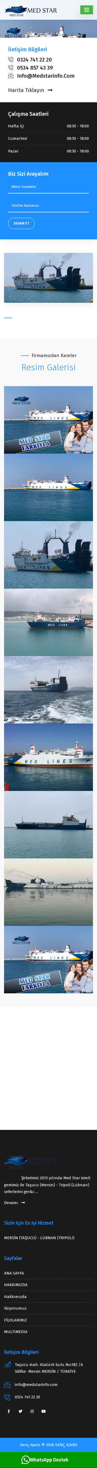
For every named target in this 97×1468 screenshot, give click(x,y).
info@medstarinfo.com (36, 1384)
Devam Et (21, 223)
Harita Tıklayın (27, 90)
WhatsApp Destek (49, 1460)
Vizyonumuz (15, 1308)
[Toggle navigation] (86, 9)
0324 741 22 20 (27, 1397)
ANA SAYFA (14, 1273)
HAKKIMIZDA (15, 1284)
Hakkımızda (15, 1296)
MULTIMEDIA (15, 1331)
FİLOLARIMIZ (15, 1320)
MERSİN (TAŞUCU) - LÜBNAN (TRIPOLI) (39, 1237)
